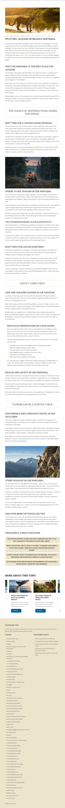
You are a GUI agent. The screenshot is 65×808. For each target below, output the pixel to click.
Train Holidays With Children (14, 777)
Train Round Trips (11, 780)
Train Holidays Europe (12, 772)
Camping (8, 651)
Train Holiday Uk (10, 769)
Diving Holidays (10, 679)
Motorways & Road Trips (13, 711)
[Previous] (7, 597)
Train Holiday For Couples (13, 753)
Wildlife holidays (25, 36)
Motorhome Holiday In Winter (14, 708)
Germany (8, 695)
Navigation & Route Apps (13, 722)
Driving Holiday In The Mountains (15, 682)
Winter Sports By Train (12, 795)
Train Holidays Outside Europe (14, 774)
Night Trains (9, 727)
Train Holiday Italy (11, 761)
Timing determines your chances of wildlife (46, 641)
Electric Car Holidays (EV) (13, 687)
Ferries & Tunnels (11, 692)
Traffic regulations (11, 743)
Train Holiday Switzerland (13, 766)
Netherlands (9, 724)
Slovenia (8, 735)
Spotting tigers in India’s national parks (19, 597)
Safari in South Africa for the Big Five (45, 638)
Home (7, 36)
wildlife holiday (24, 55)
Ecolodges (9, 685)
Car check (9, 654)
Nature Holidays (15, 36)
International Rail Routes (13, 703)
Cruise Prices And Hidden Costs (14, 674)
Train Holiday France (12, 756)
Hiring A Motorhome (12, 700)
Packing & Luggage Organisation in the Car (18, 729)
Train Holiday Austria (12, 748)
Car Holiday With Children (13, 661)
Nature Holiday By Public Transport (16, 716)
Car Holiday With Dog (12, 663)
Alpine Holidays (10, 641)
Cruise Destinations (11, 671)
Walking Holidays (11, 785)
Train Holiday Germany (12, 759)
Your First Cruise (10, 798)
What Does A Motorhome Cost (14, 788)
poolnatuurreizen (11, 732)
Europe (8, 690)
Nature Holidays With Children (14, 719)
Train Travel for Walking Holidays (15, 782)
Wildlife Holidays (11, 793)
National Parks (10, 714)
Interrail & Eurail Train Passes (14, 706)
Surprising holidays (11, 737)
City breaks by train (11, 666)
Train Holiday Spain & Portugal (14, 764)
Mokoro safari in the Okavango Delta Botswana (44, 597)
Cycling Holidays (10, 677)
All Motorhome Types (12, 638)
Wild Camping (10, 790)
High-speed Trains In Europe (14, 698)
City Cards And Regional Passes (14, 669)
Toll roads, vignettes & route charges (16, 740)
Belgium (8, 644)
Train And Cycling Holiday (13, 745)
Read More (15, 610)
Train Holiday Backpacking (13, 751)
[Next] (58, 597)
